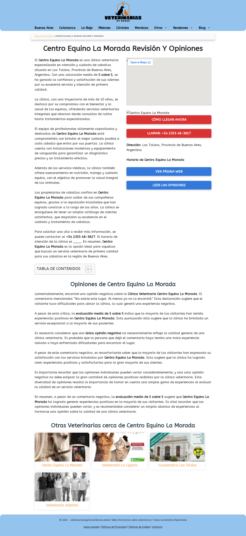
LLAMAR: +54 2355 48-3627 (169, 133)
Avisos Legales (91, 527)
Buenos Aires (44, 28)
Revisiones (180, 28)
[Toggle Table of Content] (86, 269)
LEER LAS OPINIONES (169, 185)
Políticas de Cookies (139, 527)
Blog (202, 28)
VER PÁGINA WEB (169, 171)
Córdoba (122, 28)
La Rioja (87, 28)
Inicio (37, 36)
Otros (158, 28)
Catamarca (67, 28)
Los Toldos (47, 36)
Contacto (157, 527)
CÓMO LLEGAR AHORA (169, 119)
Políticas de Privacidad (113, 527)
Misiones (104, 28)
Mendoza (141, 28)
